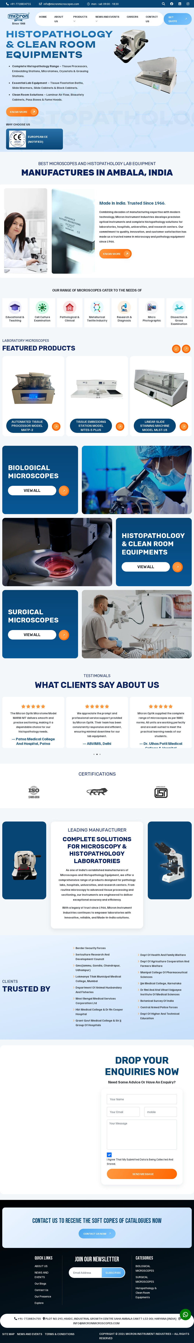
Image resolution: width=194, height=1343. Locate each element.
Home (43, 16)
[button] (94, 754)
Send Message (143, 1174)
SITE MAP (8, 1334)
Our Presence (43, 1296)
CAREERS (132, 16)
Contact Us (152, 19)
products (80, 16)
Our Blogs (40, 1283)
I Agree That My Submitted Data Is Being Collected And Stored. (140, 1161)
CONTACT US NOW (95, 1233)
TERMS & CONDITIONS (59, 1334)
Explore (39, 1302)
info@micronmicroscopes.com (61, 4)
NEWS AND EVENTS (107, 16)
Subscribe (113, 1272)
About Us (58, 19)
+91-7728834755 (20, 4)
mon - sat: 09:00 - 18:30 (105, 4)
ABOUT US (41, 1266)
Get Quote (172, 19)
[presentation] (176, 349)
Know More (19, 100)
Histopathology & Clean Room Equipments (146, 1292)
